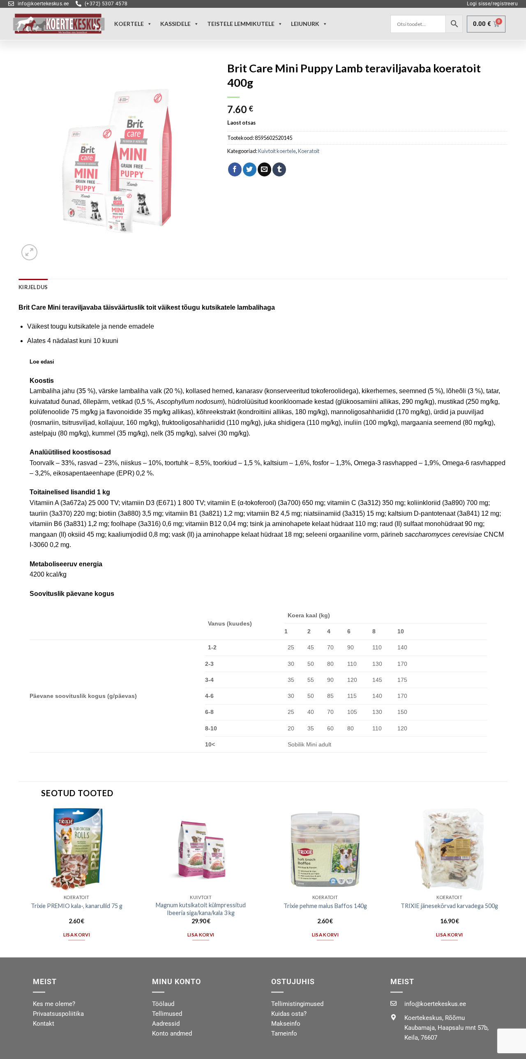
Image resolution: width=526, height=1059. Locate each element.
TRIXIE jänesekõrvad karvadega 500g (449, 905)
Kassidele (175, 23)
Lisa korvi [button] (76, 934)
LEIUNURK (305, 23)
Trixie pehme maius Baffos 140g (325, 905)
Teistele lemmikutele (241, 23)
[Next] (507, 882)
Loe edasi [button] (42, 362)
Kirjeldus (33, 287)
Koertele (129, 23)
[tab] (33, 287)
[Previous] (19, 882)
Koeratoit (308, 151)
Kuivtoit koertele (277, 151)
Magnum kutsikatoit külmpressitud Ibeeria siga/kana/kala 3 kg (201, 908)
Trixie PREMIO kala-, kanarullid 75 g (76, 905)
